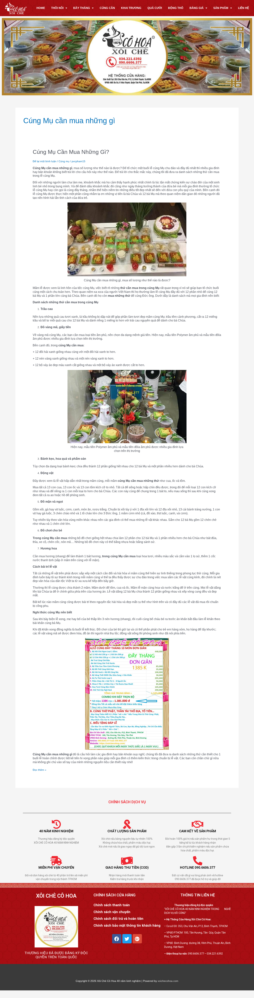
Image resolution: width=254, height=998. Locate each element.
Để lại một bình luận (44, 161)
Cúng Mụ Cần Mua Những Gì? (71, 152)
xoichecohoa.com (168, 980)
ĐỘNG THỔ (175, 7)
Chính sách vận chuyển (112, 912)
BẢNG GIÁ (196, 7)
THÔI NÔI (57, 7)
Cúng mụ (64, 161)
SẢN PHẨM (220, 7)
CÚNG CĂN (107, 7)
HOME (40, 7)
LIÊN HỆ (243, 7)
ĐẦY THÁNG (81, 7)
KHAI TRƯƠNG (131, 7)
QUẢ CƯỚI (154, 7)
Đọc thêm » (39, 769)
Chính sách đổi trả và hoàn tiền (118, 919)
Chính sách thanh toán (112, 905)
